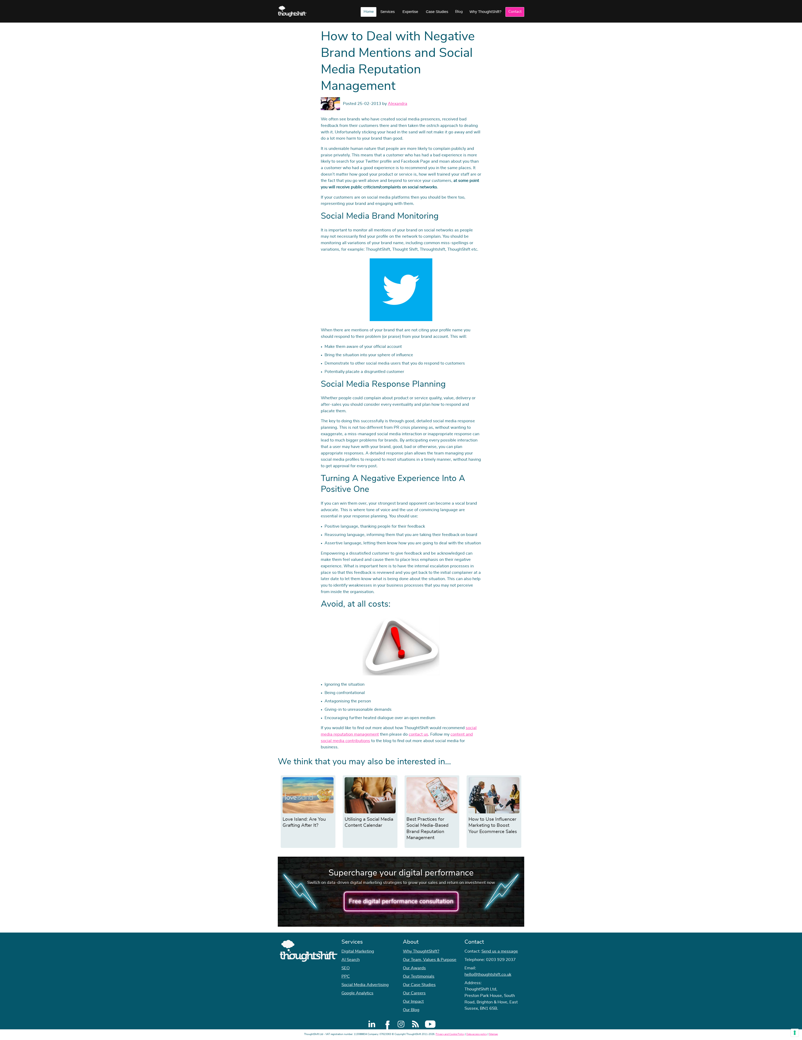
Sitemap (493, 1034)
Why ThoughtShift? (485, 12)
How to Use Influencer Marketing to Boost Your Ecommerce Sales (492, 825)
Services (387, 12)
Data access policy (476, 1034)
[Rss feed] (415, 1024)
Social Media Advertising (365, 985)
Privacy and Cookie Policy (450, 1034)
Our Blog (411, 1010)
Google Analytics (357, 993)
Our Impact (413, 1001)
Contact (515, 12)
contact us (418, 734)
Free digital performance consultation (401, 901)
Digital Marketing (357, 951)
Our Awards (414, 968)
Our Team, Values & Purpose (429, 960)
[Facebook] (386, 1024)
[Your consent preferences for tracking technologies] (795, 1033)
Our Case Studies (419, 985)
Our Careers (414, 993)
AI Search (350, 960)
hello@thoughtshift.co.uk (487, 974)
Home (369, 12)
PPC (345, 976)
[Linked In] (372, 1024)
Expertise (410, 12)
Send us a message (499, 951)
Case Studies (437, 12)
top (797, 520)
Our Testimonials (418, 976)
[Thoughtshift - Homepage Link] (292, 11)
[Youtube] (430, 1024)
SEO (345, 968)
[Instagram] (401, 1024)
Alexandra (397, 104)
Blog (459, 12)
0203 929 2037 (501, 960)
